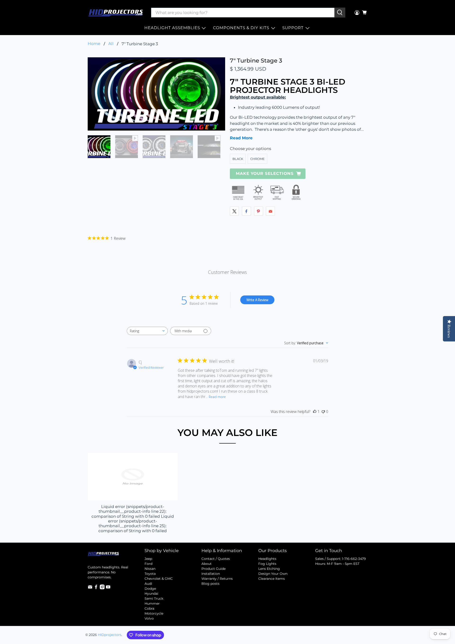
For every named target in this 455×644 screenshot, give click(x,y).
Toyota (150, 573)
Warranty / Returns (217, 578)
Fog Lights (267, 564)
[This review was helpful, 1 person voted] (314, 411)
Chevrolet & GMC (159, 578)
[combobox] (147, 331)
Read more (217, 397)
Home (94, 44)
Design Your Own (272, 573)
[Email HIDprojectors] (90, 588)
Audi (148, 583)
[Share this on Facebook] (246, 211)
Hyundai (151, 593)
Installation (210, 573)
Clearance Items (271, 578)
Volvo (149, 618)
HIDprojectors (109, 635)
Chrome (257, 159)
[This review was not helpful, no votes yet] (323, 411)
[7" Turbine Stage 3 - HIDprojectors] (156, 94)
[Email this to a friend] (270, 211)
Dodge (150, 588)
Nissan (150, 569)
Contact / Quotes (215, 559)
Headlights (267, 559)
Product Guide (213, 569)
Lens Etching (269, 569)
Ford (148, 564)
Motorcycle (154, 613)
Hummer (152, 603)
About (206, 564)
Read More (241, 138)
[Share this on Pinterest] (258, 211)
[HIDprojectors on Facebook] (96, 588)
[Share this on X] (234, 211)
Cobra (149, 608)
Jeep (148, 559)
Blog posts (210, 583)
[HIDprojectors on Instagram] (102, 588)
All (111, 44)
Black (237, 159)
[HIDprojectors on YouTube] (108, 588)
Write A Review (257, 300)
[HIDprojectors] (115, 12)
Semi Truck (154, 598)
